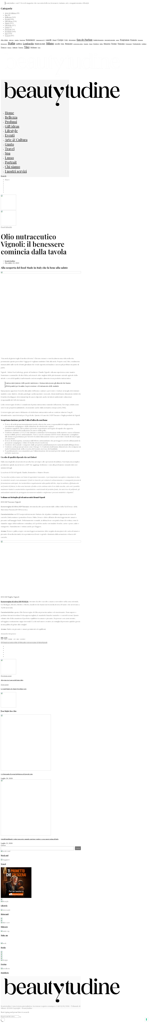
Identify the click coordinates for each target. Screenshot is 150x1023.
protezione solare (78, 44)
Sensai (90, 44)
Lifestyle (8, 25)
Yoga (39, 47)
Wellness (33, 47)
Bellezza (8, 17)
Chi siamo (12, 166)
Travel (7, 36)
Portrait (8, 29)
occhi (57, 44)
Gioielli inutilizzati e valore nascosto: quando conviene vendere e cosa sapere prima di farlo (29, 839)
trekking (144, 44)
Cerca (3, 845)
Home (9, 112)
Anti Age (11, 40)
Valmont (14, 47)
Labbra (19, 44)
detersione (72, 40)
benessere (30, 40)
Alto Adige (4, 40)
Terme (114, 44)
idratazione (4, 44)
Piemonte (69, 44)
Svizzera (107, 44)
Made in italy (40, 44)
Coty (66, 40)
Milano (50, 43)
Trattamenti (129, 44)
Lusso (7, 27)
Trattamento (137, 44)
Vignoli (44, 642)
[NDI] (16, 897)
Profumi (8, 31)
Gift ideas (8, 21)
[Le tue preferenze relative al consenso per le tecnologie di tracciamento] (146, 1019)
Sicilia (101, 44)
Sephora (96, 44)
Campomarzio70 (40, 40)
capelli (48, 40)
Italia (11, 43)
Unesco (9, 47)
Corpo (60, 40)
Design (3, 964)
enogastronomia (109, 40)
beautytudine (10, 261)
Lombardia (28, 43)
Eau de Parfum (84, 39)
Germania (140, 40)
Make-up (4, 935)
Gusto (7, 23)
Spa (6, 33)
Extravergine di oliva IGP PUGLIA (14, 602)
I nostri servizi (16, 171)
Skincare (4, 927)
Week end (4, 855)
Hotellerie (5, 973)
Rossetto (86, 44)
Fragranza (124, 40)
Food (3, 227)
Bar (6, 15)
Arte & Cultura (10, 13)
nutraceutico (9, 642)
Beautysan (22, 40)
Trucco (4, 47)
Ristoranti (5, 914)
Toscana (121, 44)
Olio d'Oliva (18, 642)
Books (3, 947)
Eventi (7, 19)
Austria (17, 40)
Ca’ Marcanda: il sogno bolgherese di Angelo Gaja (17, 774)
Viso (26, 47)
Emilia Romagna (98, 40)
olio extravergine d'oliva (32, 642)
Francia (133, 40)
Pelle (62, 44)
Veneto (20, 47)
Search (3, 176)
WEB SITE (4, 637)
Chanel (54, 40)
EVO (2, 642)
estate (117, 40)
